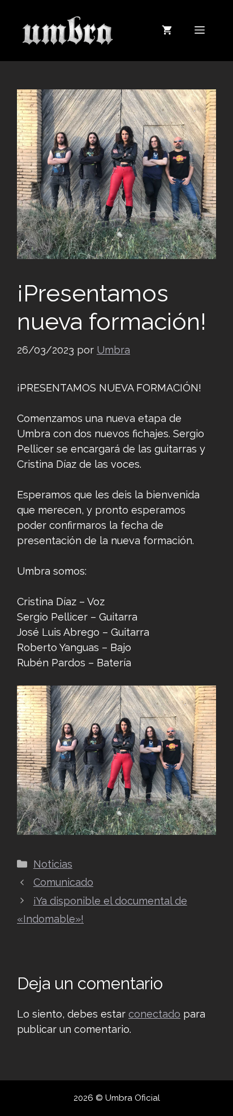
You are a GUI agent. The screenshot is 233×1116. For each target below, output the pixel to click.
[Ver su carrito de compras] (166, 31)
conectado (154, 1014)
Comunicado (63, 882)
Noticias (52, 864)
